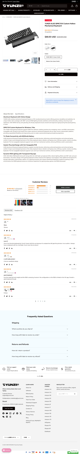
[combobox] (47, 6)
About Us (28, 387)
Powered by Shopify (18, 444)
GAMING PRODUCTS (24, 10)
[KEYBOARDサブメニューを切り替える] (41, 10)
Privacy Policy (30, 414)
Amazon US (48, 419)
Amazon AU (48, 389)
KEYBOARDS (9, 17)
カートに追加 (67, 69)
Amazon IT (48, 407)
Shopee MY (48, 428)
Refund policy (29, 393)
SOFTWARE (71, 10)
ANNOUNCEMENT (39, 13)
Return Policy (29, 396)
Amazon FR (48, 401)
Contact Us (29, 408)
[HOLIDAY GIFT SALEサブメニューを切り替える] (15, 10)
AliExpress (47, 422)
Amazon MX (48, 410)
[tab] (8, 114)
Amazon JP (48, 404)
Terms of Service (30, 411)
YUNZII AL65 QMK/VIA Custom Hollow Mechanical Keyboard (22, 17)
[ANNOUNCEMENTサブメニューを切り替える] (45, 13)
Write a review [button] (65, 187)
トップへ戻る (40, 376)
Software (28, 390)
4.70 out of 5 (18, 188)
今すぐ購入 (61, 74)
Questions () (18, 210)
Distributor (47, 431)
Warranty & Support (31, 402)
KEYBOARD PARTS (49, 10)
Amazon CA (48, 392)
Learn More (16, 1)
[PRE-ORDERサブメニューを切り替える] (66, 10)
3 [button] (40, 301)
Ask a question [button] (65, 191)
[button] (76, 6)
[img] (7, 219)
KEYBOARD (36, 10)
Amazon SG (48, 413)
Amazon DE (48, 395)
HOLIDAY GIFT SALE (8, 10)
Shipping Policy (30, 405)
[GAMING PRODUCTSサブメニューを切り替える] (31, 10)
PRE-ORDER (61, 10)
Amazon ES (48, 398)
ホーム (3, 17)
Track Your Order (9, 408)
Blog (27, 417)
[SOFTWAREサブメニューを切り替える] (76, 10)
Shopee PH (48, 425)
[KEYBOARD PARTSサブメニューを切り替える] (55, 10)
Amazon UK (48, 416)
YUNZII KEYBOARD (10, 444)
